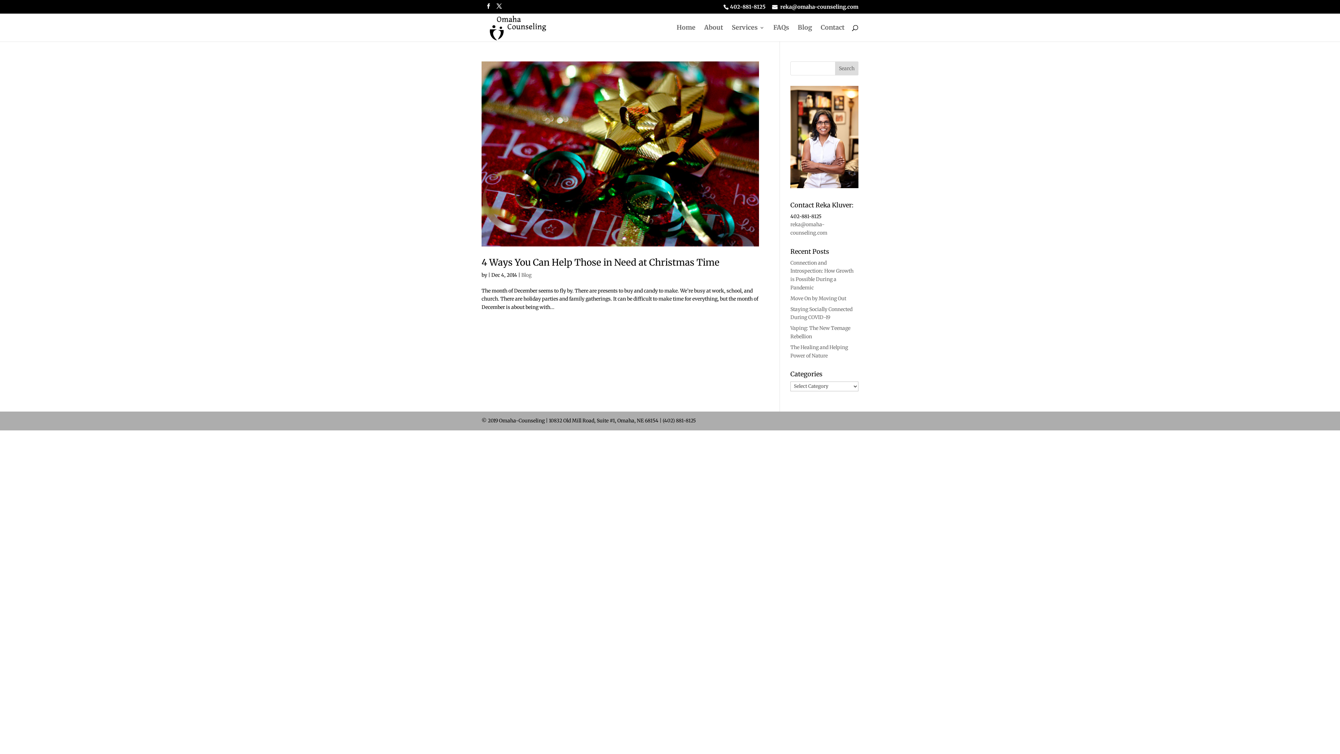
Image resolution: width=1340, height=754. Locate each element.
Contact (832, 28)
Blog (805, 28)
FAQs (781, 28)
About (713, 28)
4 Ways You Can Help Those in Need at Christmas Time (601, 262)
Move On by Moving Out (818, 298)
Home (686, 28)
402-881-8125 (748, 7)
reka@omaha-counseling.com (819, 7)
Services (745, 28)
